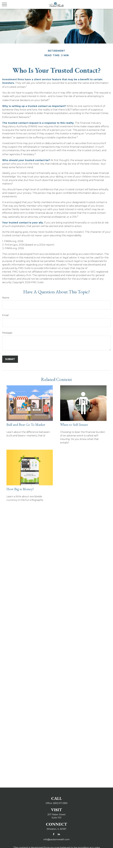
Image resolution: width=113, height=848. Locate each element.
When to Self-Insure (74, 424)
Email (5, 315)
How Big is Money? (20, 489)
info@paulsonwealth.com (57, 839)
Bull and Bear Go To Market (25, 424)
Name (5, 297)
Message (7, 332)
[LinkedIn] (59, 834)
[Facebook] (54, 834)
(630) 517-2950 (60, 803)
